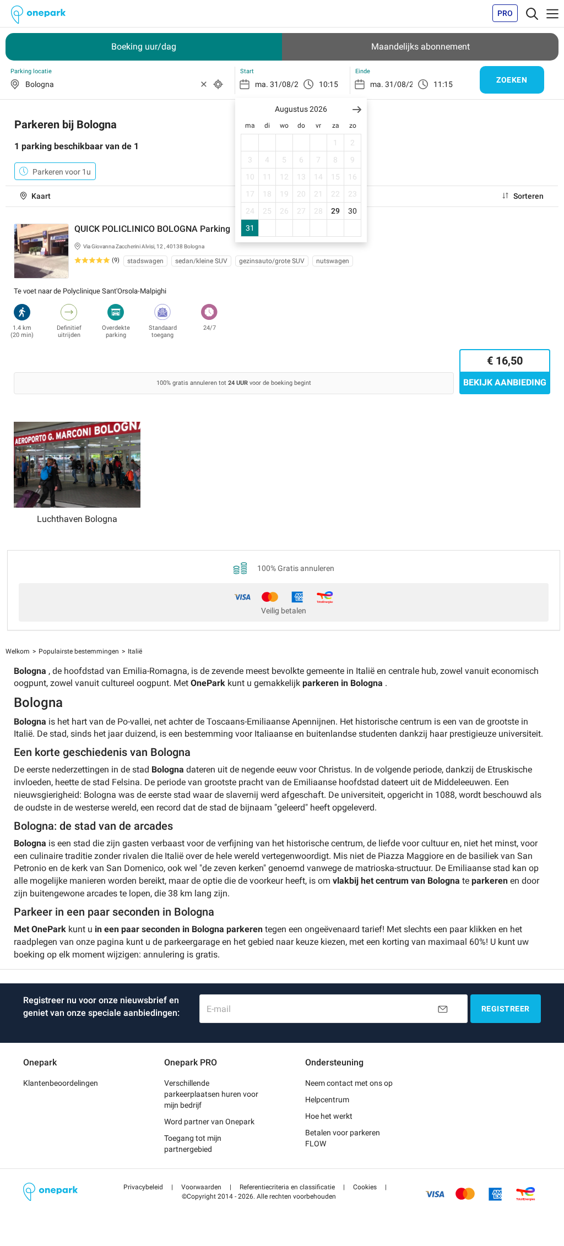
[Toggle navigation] (532, 13)
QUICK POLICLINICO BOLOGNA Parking (152, 229)
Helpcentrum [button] (327, 1099)
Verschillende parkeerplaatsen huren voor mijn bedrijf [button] (211, 1094)
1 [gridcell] (335, 142)
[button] (356, 109)
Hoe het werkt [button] (328, 1116)
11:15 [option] (443, 84)
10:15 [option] (328, 84)
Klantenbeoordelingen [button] (60, 1083)
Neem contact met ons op (349, 1083)
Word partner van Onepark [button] (209, 1121)
